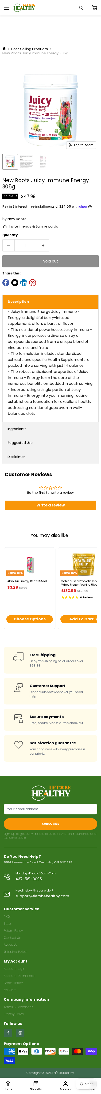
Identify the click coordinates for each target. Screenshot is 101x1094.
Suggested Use (20, 442)
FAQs (7, 916)
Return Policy (13, 930)
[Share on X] (14, 282)
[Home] (4, 49)
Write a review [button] (50, 505)
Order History (13, 983)
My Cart (10, 990)
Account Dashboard (19, 976)
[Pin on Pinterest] (32, 282)
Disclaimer (16, 456)
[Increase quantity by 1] (43, 245)
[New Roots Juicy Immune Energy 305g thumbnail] (10, 161)
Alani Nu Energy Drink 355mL (27, 581)
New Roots (17, 218)
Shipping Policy (15, 951)
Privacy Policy (14, 1014)
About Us (10, 944)
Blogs (8, 923)
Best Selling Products (29, 49)
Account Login (14, 969)
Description (18, 301)
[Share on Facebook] (5, 282)
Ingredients (17, 429)
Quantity (10, 235)
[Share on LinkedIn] (23, 282)
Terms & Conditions (18, 1007)
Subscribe (50, 824)
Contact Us (12, 937)
